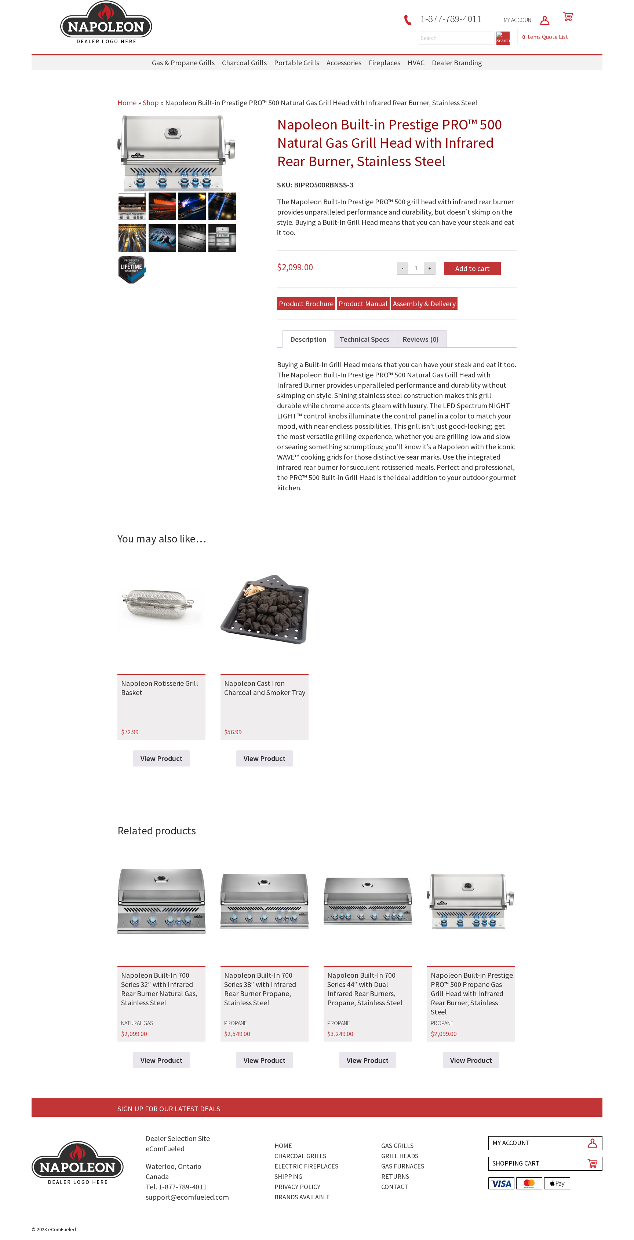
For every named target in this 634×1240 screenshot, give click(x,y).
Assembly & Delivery (424, 303)
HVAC (416, 62)
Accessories (344, 62)
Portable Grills (296, 62)
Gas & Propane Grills (183, 62)
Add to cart (472, 268)
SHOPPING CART (516, 1163)
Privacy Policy (297, 1186)
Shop (151, 102)
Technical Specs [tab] (364, 339)
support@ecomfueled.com (187, 1196)
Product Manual (363, 303)
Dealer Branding (457, 62)
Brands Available (302, 1197)
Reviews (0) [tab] (420, 339)
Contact (394, 1186)
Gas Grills (397, 1145)
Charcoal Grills (244, 62)
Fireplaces (384, 62)
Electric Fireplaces (306, 1166)
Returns (395, 1176)
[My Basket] (566, 16)
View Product (161, 758)
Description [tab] (308, 339)
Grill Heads (399, 1156)
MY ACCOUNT (520, 19)
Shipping (288, 1176)
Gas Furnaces (402, 1166)
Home (126, 102)
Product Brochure (306, 303)
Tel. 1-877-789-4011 (176, 1186)
